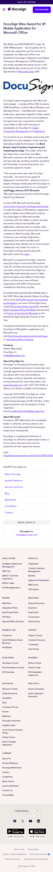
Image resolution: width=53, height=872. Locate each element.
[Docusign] (17, 9)
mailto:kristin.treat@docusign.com (28, 411)
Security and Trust (14, 487)
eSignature (39, 131)
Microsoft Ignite (26, 71)
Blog (7, 493)
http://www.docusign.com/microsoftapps (27, 336)
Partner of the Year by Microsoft (22, 313)
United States (22, 811)
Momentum (10, 499)
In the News (11, 506)
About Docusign (13, 474)
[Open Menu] (4, 10)
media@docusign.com (14, 355)
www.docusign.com (12, 385)
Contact (9, 512)
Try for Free (41, 9)
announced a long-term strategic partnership (25, 206)
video (27, 254)
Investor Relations (14, 480)
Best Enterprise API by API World (19, 310)
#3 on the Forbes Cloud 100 (25, 306)
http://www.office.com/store (19, 339)
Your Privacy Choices (38, 854)
